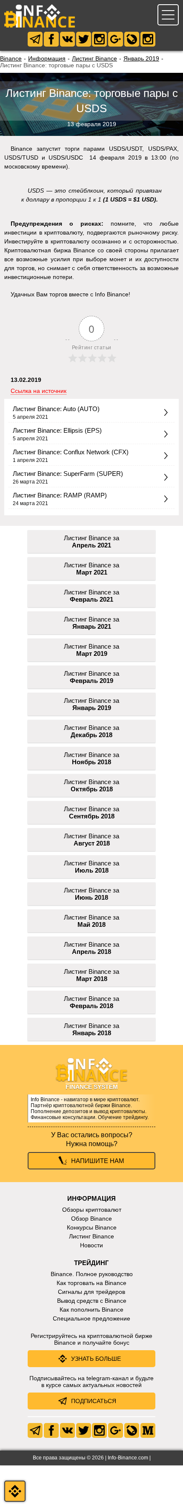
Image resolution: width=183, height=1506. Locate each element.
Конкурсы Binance (92, 1227)
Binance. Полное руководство (92, 1274)
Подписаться (93, 1401)
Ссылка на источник (38, 390)
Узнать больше (96, 1358)
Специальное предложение (91, 1318)
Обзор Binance (91, 1218)
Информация (47, 58)
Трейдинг (91, 1262)
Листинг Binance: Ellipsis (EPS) (57, 430)
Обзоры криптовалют (91, 1209)
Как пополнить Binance (91, 1309)
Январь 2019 (141, 58)
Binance (11, 58)
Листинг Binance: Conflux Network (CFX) (71, 452)
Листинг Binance (94, 58)
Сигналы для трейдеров (91, 1291)
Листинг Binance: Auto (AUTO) (56, 408)
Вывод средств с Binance (91, 1300)
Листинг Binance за (91, 541)
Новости (91, 1245)
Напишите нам (97, 1160)
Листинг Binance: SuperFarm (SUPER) (68, 473)
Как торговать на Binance (91, 1282)
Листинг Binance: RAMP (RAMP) (60, 495)
